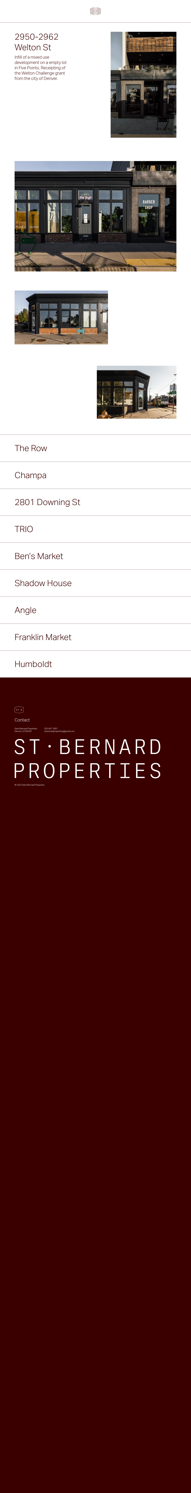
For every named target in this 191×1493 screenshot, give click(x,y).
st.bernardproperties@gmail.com (59, 731)
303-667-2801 (51, 729)
